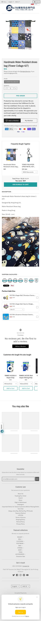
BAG (19, 545)
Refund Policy (20, 522)
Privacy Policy (20, 524)
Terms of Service (21, 517)
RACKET (19, 537)
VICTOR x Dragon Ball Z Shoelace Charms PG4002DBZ (22, 295)
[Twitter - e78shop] (13, 575)
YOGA (20, 552)
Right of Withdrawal (20, 502)
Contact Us (26, 566)
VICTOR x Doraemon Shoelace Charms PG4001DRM (21, 314)
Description (6, 192)
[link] (11, 155)
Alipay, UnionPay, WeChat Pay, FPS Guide (20, 511)
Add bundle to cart (20, 184)
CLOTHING (19, 541)
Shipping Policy (20, 519)
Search (20, 498)
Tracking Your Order (20, 496)
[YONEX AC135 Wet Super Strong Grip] (26, 366)
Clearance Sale (20, 556)
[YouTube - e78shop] (27, 575)
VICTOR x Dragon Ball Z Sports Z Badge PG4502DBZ (21, 304)
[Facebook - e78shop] (17, 575)
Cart (37, 2)
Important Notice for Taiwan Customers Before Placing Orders (20, 507)
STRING (19, 548)
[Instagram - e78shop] (20, 575)
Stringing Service (25, 71)
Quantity (6, 85)
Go (37, 479)
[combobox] (29, 172)
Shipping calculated (9, 274)
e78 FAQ (20, 515)
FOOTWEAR (19, 543)
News (20, 500)
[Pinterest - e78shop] (24, 575)
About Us (20, 494)
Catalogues (20, 504)
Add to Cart (10, 388)
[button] (20, 297)
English (10, 2)
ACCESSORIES (19, 554)
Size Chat (20, 509)
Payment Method (20, 513)
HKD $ (16, 2)
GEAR (20, 550)
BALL (19, 539)
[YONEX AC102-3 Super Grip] (10, 366)
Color (5, 78)
